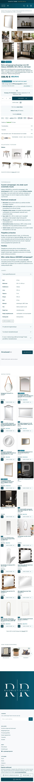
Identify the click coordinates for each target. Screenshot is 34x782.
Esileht (2, 10)
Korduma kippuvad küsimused (8, 728)
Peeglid (14, 10)
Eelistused (26, 775)
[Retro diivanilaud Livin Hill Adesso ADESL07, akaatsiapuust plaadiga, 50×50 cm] (6, 154)
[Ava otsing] (24, 5)
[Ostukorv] (31, 5)
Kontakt (3, 739)
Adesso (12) (14, 172)
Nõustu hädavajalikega (12, 775)
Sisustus (10, 10)
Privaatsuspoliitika (5, 732)
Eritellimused (4, 749)
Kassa (2, 765)
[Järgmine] (31, 653)
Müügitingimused (5, 730)
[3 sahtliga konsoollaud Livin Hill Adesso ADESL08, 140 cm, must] (6, 165)
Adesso (18, 286)
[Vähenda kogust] (2, 98)
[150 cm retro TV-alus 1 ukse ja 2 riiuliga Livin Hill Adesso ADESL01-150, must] (28, 165)
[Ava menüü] (7, 5)
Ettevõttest (4, 746)
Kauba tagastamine (5, 735)
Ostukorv (3, 763)
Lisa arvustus (27, 352)
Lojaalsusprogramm (8, 751)
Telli (31, 719)
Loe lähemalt (27, 85)
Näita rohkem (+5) (8, 321)
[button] (2, 402)
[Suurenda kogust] (10, 98)
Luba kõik (18, 779)
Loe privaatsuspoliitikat (20, 772)
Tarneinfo (3, 737)
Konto (2, 760)
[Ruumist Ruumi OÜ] (3, 6)
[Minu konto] (27, 5)
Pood (6, 10)
